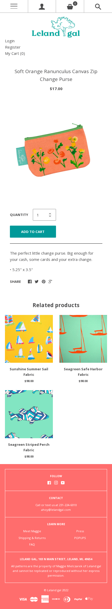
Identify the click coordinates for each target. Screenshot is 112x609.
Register (13, 47)
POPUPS (80, 538)
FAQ (32, 544)
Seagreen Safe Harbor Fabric (83, 372)
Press (80, 531)
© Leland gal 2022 (56, 590)
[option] (55, 150)
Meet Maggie (32, 531)
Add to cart (33, 231)
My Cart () (15, 53)
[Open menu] (14, 6)
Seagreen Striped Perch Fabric (28, 447)
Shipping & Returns (32, 538)
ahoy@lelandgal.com (56, 510)
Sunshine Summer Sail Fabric (29, 372)
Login (10, 40)
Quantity (19, 214)
